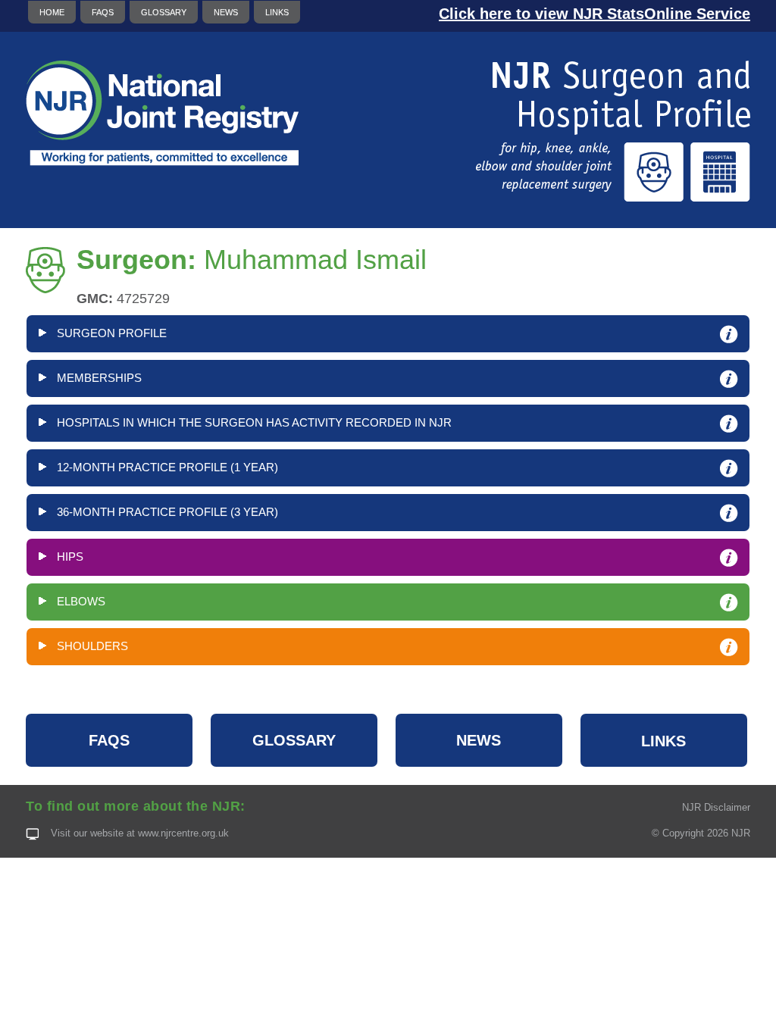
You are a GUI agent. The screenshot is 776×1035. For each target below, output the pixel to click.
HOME (51, 12)
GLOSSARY (163, 12)
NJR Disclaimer (716, 807)
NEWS (226, 12)
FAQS (103, 12)
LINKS (277, 12)
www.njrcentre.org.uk (183, 833)
